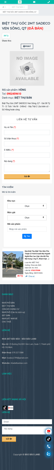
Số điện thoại (11, 138)
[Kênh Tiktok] (49, 439)
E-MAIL (9, 150)
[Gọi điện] (49, 446)
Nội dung (9, 161)
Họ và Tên (10, 127)
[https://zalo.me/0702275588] (49, 454)
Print (28, 46)
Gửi (26, 176)
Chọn (27, 206)
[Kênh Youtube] (49, 432)
